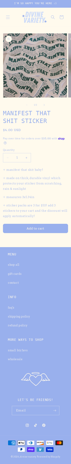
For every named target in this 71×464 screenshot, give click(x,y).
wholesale (15, 359)
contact (13, 282)
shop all (14, 264)
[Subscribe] (54, 410)
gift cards (15, 273)
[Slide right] (44, 105)
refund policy (18, 325)
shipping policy (19, 316)
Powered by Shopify (48, 456)
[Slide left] (26, 105)
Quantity (9, 149)
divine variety (28, 456)
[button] (8, 17)
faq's (11, 307)
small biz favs (18, 350)
